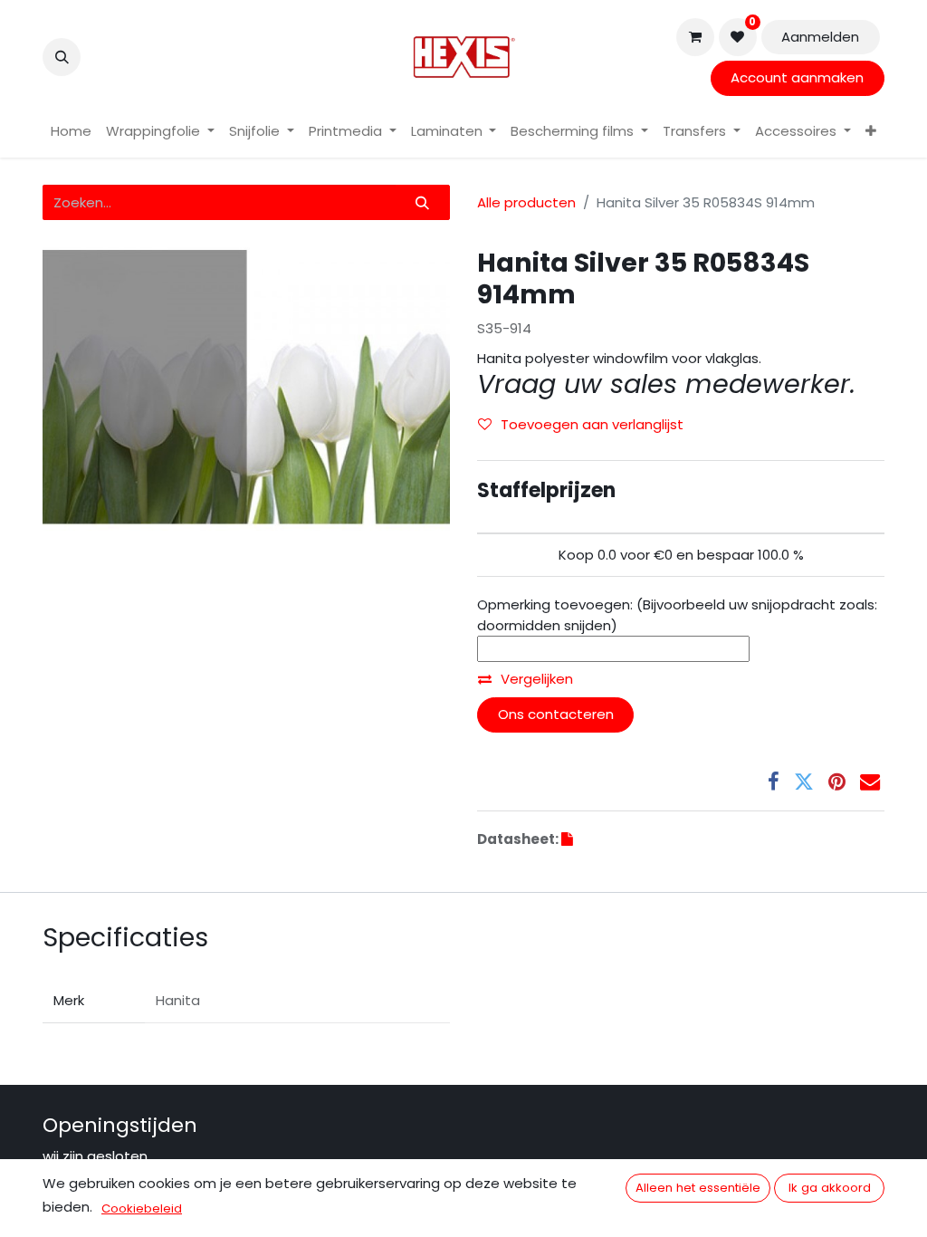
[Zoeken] (423, 202)
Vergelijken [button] (537, 678)
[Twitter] (804, 781)
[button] (62, 57)
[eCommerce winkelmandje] (695, 37)
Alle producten (526, 202)
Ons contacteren (556, 714)
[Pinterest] (837, 781)
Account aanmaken (797, 77)
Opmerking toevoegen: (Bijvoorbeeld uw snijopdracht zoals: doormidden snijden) (677, 615)
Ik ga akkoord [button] (829, 1187)
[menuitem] (71, 131)
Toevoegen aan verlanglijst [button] (592, 424)
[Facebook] (773, 781)
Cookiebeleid (141, 1208)
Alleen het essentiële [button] (698, 1187)
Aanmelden (820, 36)
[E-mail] (870, 781)
